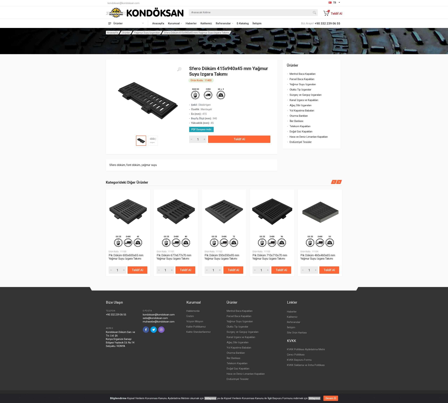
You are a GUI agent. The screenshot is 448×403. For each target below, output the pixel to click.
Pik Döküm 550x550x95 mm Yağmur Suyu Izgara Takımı (222, 257)
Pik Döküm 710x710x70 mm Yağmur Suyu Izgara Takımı (270, 257)
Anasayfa (158, 23)
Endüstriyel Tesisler (301, 142)
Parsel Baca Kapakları (302, 79)
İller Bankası (296, 121)
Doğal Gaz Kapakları (301, 131)
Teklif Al (239, 139)
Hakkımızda (193, 311)
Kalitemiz (206, 23)
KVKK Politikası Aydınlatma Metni (306, 349)
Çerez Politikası (295, 354)
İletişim (257, 23)
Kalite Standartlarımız (198, 331)
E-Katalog (243, 23)
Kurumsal (174, 23)
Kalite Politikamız (196, 326)
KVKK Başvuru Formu (299, 359)
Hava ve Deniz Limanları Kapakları (309, 136)
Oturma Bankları (299, 115)
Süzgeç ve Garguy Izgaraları (305, 94)
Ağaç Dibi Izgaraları (301, 105)
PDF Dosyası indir (201, 129)
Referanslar (223, 23)
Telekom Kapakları (300, 126)
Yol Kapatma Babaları (302, 110)
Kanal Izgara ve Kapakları (304, 100)
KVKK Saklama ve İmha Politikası (306, 365)
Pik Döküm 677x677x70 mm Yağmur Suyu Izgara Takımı (174, 257)
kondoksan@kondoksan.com (123, 3)
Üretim (190, 316)
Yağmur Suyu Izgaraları (147, 32)
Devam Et (331, 398)
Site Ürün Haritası (297, 332)
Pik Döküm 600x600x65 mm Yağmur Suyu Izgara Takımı (126, 257)
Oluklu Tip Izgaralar (300, 89)
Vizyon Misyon (194, 321)
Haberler (191, 23)
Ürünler (126, 32)
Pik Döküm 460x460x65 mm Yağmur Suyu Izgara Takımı (317, 257)
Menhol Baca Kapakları (303, 73)
